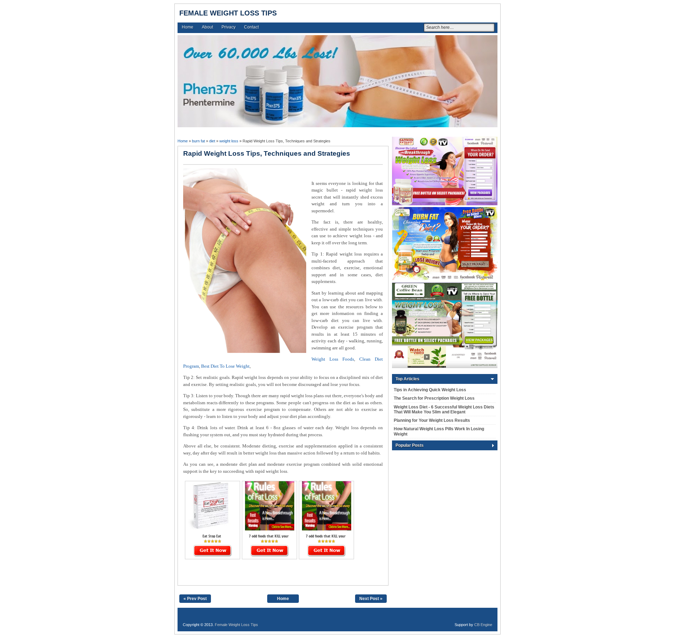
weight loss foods (332, 359)
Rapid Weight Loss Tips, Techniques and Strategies (266, 153)
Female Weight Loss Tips (228, 13)
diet (212, 141)
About (207, 27)
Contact (251, 27)
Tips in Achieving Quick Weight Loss (430, 389)
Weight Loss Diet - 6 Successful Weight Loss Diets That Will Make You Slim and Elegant (444, 409)
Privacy (228, 27)
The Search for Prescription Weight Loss (434, 398)
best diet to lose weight (225, 366)
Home (187, 27)
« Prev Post (195, 598)
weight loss (228, 141)
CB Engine (483, 625)
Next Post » (370, 598)
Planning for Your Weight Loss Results (432, 420)
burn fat (198, 141)
